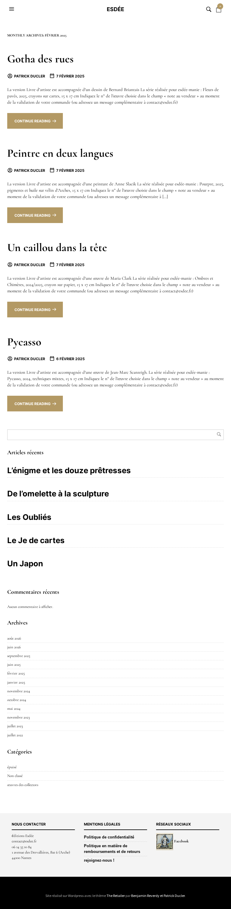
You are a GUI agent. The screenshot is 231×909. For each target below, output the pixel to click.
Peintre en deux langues (60, 153)
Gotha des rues (40, 59)
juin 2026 (14, 647)
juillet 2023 (15, 726)
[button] (12, 9)
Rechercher (219, 434)
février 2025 (16, 673)
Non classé (15, 775)
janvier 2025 (16, 682)
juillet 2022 (15, 735)
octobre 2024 (16, 699)
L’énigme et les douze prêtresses (69, 470)
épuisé (12, 767)
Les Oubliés (29, 517)
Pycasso (24, 342)
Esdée (115, 9)
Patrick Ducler (29, 76)
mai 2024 (13, 708)
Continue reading (32, 121)
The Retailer (115, 895)
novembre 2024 (18, 691)
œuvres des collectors (22, 784)
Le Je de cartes (36, 540)
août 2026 (14, 638)
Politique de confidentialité (109, 837)
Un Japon (25, 563)
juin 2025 (13, 664)
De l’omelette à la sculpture (58, 493)
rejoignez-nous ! (99, 860)
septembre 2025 (18, 655)
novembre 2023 (18, 717)
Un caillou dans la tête (57, 247)
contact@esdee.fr (24, 841)
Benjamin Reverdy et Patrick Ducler (158, 895)
